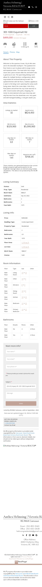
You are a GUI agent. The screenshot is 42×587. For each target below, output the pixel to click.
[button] (23, 535)
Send (21, 403)
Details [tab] (6, 52)
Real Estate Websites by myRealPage (21, 559)
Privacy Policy (26, 557)
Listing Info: (8, 212)
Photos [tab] (12, 52)
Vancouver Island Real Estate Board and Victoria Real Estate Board (18, 434)
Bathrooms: (8, 319)
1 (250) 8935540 (9, 423)
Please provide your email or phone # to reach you (20, 374)
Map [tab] (18, 52)
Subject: (8, 382)
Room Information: (12, 263)
